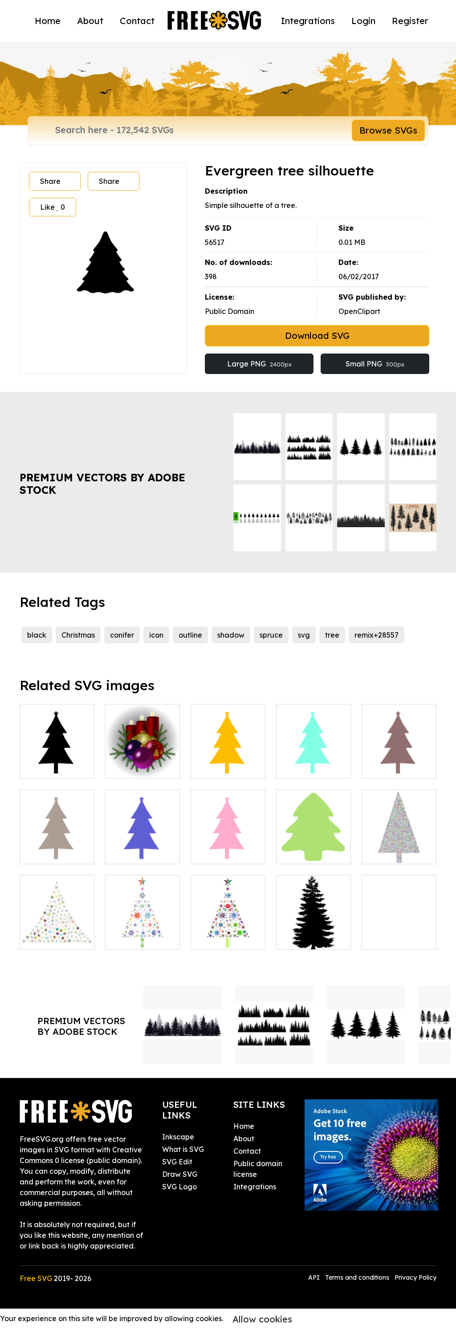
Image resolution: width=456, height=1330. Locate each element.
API (315, 1277)
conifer (122, 634)
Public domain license (257, 1169)
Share (50, 181)
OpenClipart (359, 311)
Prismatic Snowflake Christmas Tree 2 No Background (57, 916)
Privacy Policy (415, 1277)
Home (48, 20)
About (90, 20)
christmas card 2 (399, 932)
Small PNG (375, 363)
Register (410, 20)
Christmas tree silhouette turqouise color (313, 755)
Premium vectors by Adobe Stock (102, 483)
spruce (271, 634)
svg (304, 634)
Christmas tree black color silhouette (57, 755)
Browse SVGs (388, 130)
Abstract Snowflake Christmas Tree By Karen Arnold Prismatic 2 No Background (228, 905)
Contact (137, 20)
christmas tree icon (313, 846)
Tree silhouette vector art (313, 932)
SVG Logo (179, 1186)
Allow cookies (262, 1319)
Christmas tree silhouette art (399, 761)
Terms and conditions (357, 1277)
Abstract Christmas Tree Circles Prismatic (399, 835)
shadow (230, 634)
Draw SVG (179, 1174)
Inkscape (178, 1136)
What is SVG (183, 1149)
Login (363, 20)
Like (52, 207)
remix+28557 (376, 634)
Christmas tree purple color (142, 846)
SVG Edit (177, 1161)
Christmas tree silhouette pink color (228, 841)
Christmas (78, 634)
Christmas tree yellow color (228, 761)
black (36, 634)
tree (332, 634)
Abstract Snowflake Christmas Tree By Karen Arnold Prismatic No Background (142, 905)
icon (156, 634)
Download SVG (317, 335)
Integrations (308, 20)
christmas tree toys (142, 761)
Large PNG (259, 363)
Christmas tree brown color (57, 846)
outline (190, 634)
